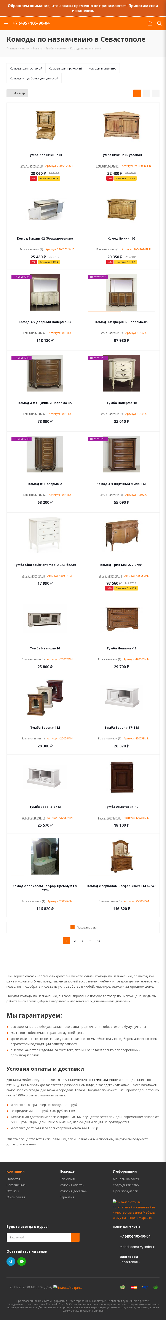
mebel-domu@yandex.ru (138, 1246)
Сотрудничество (126, 1185)
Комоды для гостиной (26, 68)
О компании (15, 1197)
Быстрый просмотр (45, 149)
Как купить (68, 1179)
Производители (125, 1191)
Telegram (10, 1261)
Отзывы (12, 1191)
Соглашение (16, 1185)
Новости (13, 1179)
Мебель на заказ (126, 1179)
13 (98, 941)
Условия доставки (73, 1191)
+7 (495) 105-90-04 (31, 23)
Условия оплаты (72, 1185)
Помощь (67, 1171)
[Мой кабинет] (150, 23)
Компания (15, 1171)
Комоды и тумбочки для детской (34, 78)
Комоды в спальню (102, 68)
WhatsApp (21, 1261)
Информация (125, 1171)
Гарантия (67, 1197)
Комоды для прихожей (65, 68)
